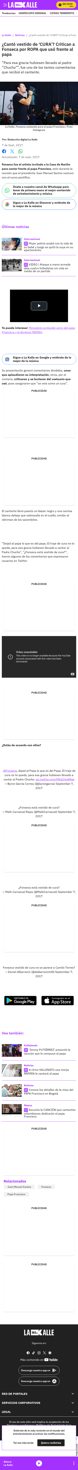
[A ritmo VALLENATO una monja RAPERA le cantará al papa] (12, 1070)
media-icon (39, 1463)
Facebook (4, 153)
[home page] (39, 1332)
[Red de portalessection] (72, 1393)
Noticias (20, 35)
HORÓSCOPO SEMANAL (32, 13)
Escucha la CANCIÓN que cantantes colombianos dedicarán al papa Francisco (50, 1113)
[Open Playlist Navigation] (73, 1463)
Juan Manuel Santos (19, 1186)
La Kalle (6, 35)
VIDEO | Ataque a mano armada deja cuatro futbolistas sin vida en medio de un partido (47, 268)
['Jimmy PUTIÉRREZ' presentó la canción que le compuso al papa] (12, 1050)
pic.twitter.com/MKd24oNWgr (55, 779)
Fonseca (46, 1186)
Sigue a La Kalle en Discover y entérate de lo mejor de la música (41, 204)
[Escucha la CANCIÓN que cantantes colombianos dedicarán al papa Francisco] (12, 1110)
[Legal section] (72, 1411)
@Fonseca (10, 770)
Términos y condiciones (20, 1425)
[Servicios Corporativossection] (72, 1402)
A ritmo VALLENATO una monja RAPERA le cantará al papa (46, 1071)
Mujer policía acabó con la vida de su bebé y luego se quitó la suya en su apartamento (48, 247)
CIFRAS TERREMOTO (62, 13)
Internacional (32, 239)
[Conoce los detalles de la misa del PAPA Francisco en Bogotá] (12, 1090)
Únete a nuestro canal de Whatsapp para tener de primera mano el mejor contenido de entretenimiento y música (41, 190)
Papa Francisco (16, 1194)
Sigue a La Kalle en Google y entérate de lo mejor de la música (42, 359)
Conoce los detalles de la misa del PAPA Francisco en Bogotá (48, 1091)
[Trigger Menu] (5, 5)
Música (28, 1105)
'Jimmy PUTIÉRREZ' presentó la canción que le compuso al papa (47, 1051)
